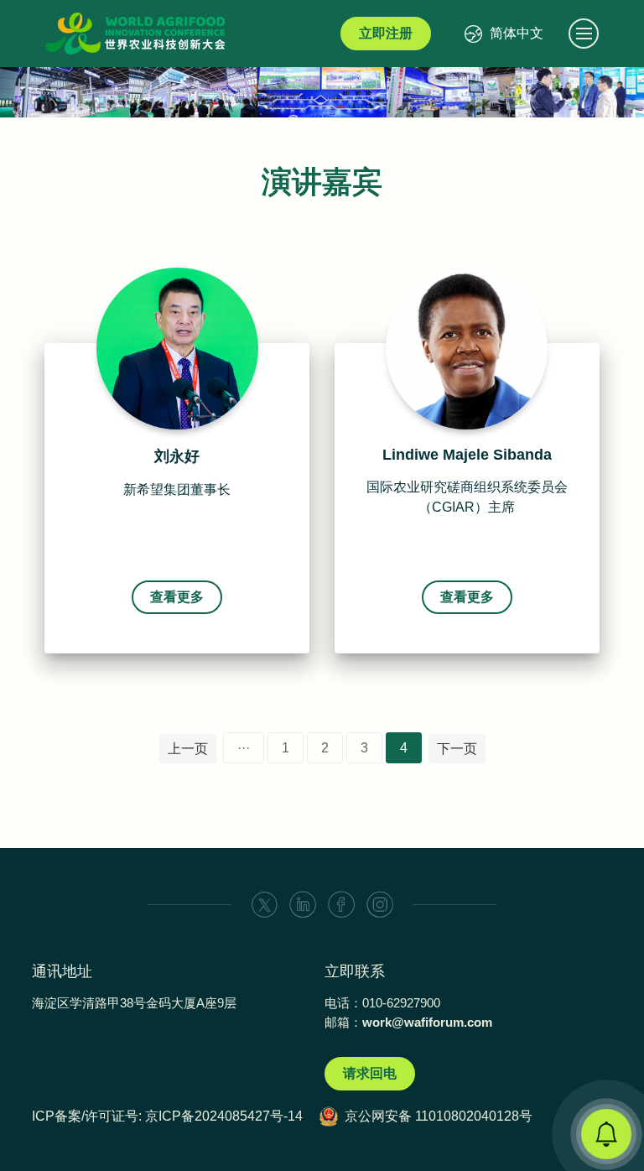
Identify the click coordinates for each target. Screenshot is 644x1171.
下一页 (457, 749)
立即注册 (386, 33)
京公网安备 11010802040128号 (438, 1116)
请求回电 (370, 1073)
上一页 (188, 749)
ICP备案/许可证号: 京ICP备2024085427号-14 (167, 1116)
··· (243, 748)
